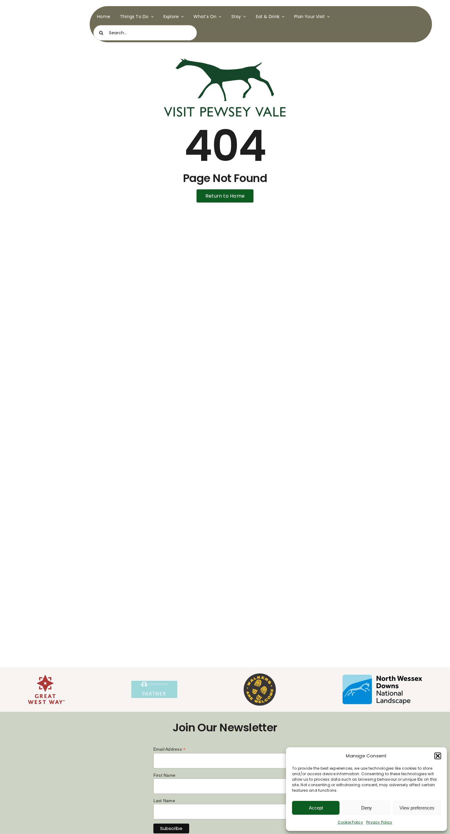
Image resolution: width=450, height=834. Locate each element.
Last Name (164, 800)
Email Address (169, 749)
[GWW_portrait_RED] (46, 676)
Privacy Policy (379, 822)
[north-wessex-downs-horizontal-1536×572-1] (382, 676)
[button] (438, 756)
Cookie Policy (350, 822)
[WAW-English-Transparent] (260, 675)
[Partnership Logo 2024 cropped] (154, 683)
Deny (366, 807)
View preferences (416, 807)
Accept (316, 807)
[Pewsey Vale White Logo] (45, 8)
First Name (164, 775)
